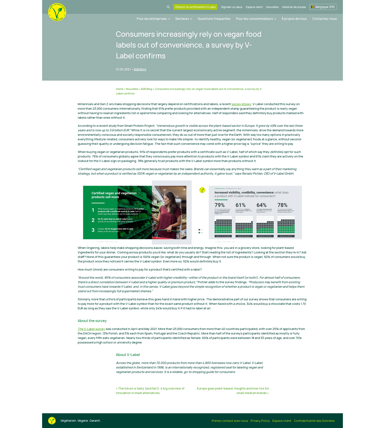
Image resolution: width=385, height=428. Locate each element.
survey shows (241, 104)
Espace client (254, 7)
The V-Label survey (91, 329)
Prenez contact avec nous (230, 421)
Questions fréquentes (214, 19)
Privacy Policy (260, 421)
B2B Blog (140, 69)
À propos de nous (294, 19)
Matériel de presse (294, 7)
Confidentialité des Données (314, 421)
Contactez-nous (324, 19)
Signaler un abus (231, 7)
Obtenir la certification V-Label (195, 7)
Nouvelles (272, 7)
